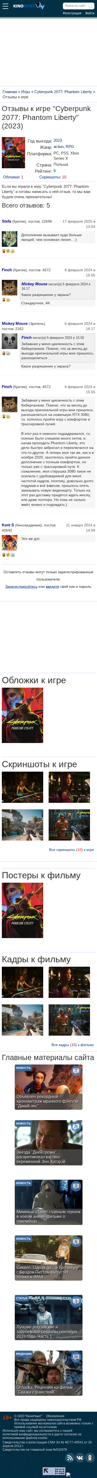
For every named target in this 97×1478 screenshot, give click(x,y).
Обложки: (13, 177)
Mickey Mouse (34, 284)
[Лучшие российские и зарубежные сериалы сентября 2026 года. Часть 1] (49, 1318)
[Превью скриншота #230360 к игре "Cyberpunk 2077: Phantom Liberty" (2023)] (22, 788)
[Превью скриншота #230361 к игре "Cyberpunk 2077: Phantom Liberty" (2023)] (69, 788)
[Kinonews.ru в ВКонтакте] (80, 1458)
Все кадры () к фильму (72, 1045)
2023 (58, 140)
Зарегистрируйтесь (21, 586)
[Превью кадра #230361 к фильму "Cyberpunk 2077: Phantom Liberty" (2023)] (69, 983)
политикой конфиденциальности (27, 1434)
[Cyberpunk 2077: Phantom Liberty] (13, 154)
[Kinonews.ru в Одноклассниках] (90, 1458)
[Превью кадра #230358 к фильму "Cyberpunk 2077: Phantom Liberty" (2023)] (69, 1020)
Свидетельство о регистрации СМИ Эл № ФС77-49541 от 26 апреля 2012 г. (47, 1444)
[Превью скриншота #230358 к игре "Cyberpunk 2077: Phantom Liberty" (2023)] (69, 825)
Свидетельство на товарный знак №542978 (35, 1449)
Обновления (55, 1416)
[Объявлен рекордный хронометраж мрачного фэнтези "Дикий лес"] (49, 1087)
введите (52, 586)
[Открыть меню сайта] (5, 7)
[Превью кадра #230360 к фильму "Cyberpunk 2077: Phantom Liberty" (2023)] (22, 983)
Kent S (8, 525)
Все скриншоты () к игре (71, 850)
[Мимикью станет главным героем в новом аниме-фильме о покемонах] (49, 1203)
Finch (7, 270)
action (59, 146)
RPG (70, 146)
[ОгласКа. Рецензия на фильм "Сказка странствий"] (49, 1374)
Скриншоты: (52, 177)
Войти (89, 13)
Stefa (6, 221)
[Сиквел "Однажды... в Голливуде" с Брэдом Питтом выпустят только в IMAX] (49, 1258)
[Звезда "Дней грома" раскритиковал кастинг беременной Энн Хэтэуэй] (49, 1143)
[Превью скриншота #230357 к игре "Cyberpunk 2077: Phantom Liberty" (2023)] (22, 825)
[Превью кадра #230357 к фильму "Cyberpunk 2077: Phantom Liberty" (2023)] (22, 1020)
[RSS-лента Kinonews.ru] (70, 1458)
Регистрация (72, 13)
